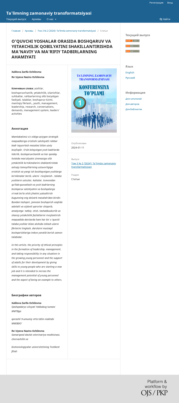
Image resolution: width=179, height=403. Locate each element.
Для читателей (134, 98)
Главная (16, 30)
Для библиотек (134, 109)
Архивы (36, 19)
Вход (170, 2)
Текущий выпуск (16, 19)
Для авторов (132, 104)
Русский (130, 77)
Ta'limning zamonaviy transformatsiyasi (48, 13)
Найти (166, 19)
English (130, 72)
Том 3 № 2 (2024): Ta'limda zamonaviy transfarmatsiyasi (67, 30)
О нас (50, 19)
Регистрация (156, 2)
